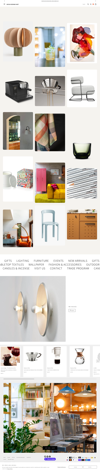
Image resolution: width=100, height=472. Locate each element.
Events (52, 260)
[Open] (18, 179)
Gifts (89, 260)
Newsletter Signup (11, 459)
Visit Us (32, 268)
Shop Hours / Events (50, 448)
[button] (88, 4)
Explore (72, 310)
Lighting (16, 260)
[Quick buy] (18, 364)
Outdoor (86, 264)
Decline (89, 467)
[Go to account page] (90, 4)
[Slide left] (2, 361)
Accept (75, 467)
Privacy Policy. (10, 468)
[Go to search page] (88, 4)
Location (8, 457)
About (5, 457)
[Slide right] (97, 361)
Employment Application (20, 457)
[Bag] (95, 4)
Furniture (35, 260)
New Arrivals (71, 260)
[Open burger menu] (4, 4)
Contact (48, 268)
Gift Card (13, 457)
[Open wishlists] (93, 4)
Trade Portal (29, 457)
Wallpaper (29, 264)
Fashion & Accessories (58, 264)
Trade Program (70, 268)
